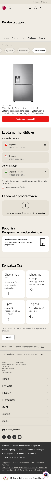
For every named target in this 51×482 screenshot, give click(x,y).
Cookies (21, 449)
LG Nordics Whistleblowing (13, 457)
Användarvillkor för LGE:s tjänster (25, 445)
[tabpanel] (25, 149)
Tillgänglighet (7, 453)
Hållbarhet (44, 2)
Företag (35, 2)
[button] (30, 7)
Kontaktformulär (21, 364)
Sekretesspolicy (8, 449)
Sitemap (5, 445)
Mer (42, 347)
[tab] (14, 38)
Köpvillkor (20, 453)
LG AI (5, 406)
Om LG (5, 420)
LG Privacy (31, 453)
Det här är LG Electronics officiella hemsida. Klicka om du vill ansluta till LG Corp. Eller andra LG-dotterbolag (25, 468)
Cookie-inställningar (35, 449)
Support (6, 413)
